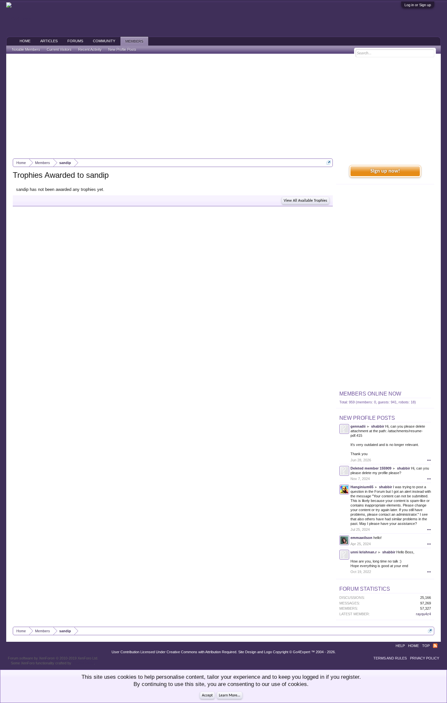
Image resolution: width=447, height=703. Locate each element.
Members (134, 41)
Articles (49, 41)
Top (426, 646)
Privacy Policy (424, 658)
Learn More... (229, 695)
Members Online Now (370, 394)
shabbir (377, 426)
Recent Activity (90, 49)
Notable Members (26, 49)
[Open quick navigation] (329, 162)
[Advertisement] (223, 106)
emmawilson (361, 538)
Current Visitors (59, 49)
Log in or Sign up (417, 5)
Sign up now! (385, 171)
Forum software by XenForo (53, 658)
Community (104, 41)
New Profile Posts (367, 418)
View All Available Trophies (305, 201)
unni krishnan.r (363, 552)
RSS (435, 645)
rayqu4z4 (423, 614)
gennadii (358, 426)
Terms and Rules (390, 658)
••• (429, 460)
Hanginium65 (361, 487)
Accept (207, 695)
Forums (75, 41)
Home (25, 41)
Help (400, 646)
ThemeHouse (83, 663)
